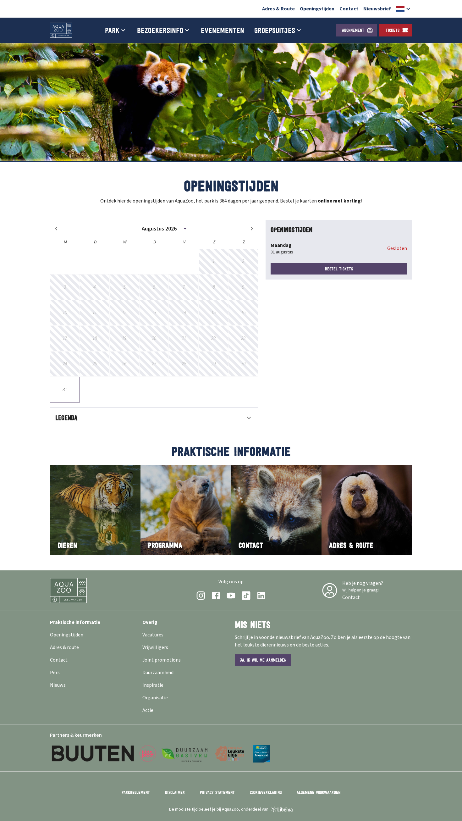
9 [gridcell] (243, 287)
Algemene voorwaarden (318, 792)
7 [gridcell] (184, 287)
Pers (55, 672)
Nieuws (58, 685)
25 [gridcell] (94, 363)
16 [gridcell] (243, 312)
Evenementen (222, 30)
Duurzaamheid (157, 672)
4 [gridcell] (94, 287)
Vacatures (152, 634)
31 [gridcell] (65, 389)
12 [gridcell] (124, 312)
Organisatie (155, 697)
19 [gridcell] (124, 338)
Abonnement (353, 30)
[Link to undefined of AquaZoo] (200, 595)
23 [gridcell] (243, 338)
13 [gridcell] (154, 312)
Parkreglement (136, 792)
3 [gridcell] (65, 287)
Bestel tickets (339, 268)
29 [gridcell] (213, 363)
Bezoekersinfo (160, 30)
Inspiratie (152, 685)
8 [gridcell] (213, 287)
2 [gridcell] (243, 261)
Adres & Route (278, 8)
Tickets (392, 30)
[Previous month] (56, 228)
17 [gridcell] (65, 338)
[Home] (61, 30)
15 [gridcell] (213, 312)
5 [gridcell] (124, 287)
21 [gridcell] (184, 338)
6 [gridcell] (154, 287)
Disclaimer (175, 792)
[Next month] (251, 228)
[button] (404, 9)
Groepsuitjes (274, 30)
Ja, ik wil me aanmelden (263, 660)
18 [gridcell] (94, 338)
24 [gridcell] (65, 363)
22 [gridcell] (213, 338)
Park (112, 30)
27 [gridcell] (154, 363)
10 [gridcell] (65, 312)
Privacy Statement (217, 792)
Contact (348, 8)
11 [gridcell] (94, 312)
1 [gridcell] (213, 261)
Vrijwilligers (155, 647)
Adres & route (64, 647)
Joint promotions (161, 660)
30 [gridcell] (243, 363)
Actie (147, 710)
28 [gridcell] (184, 363)
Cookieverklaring (266, 792)
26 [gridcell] (124, 363)
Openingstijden (317, 8)
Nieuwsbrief (377, 8)
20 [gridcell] (154, 338)
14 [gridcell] (184, 312)
